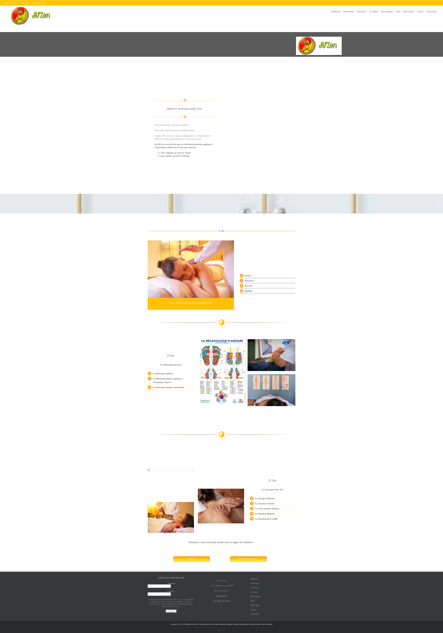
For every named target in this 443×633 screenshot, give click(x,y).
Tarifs (263, 624)
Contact (251, 624)
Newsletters (257, 624)
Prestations (236, 624)
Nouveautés (268, 624)
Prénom (171, 583)
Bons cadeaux (244, 624)
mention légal (215, 624)
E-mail (171, 591)
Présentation (229, 624)
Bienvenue (222, 624)
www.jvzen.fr (221, 595)
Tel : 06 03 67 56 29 (221, 601)
